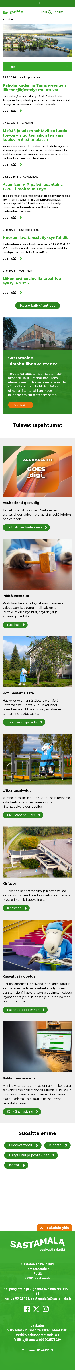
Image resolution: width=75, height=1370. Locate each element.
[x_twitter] (36, 1309)
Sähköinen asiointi (20, 1111)
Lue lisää (10, 110)
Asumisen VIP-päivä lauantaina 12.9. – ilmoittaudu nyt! (33, 186)
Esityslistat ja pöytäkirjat (29, 1155)
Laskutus (37, 1325)
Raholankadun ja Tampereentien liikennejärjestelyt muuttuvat (34, 87)
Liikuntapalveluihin (21, 815)
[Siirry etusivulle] (13, 12)
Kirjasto (55, 1145)
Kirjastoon (14, 908)
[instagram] (46, 1309)
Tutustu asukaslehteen (24, 527)
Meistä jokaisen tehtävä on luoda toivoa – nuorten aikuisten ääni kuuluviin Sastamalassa (35, 135)
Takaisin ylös (57, 1228)
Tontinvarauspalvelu (22, 722)
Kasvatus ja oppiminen (23, 1010)
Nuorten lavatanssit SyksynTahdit (35, 237)
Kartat (14, 1165)
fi (39, 3)
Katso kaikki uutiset (37, 306)
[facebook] (27, 1309)
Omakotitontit (20, 1145)
